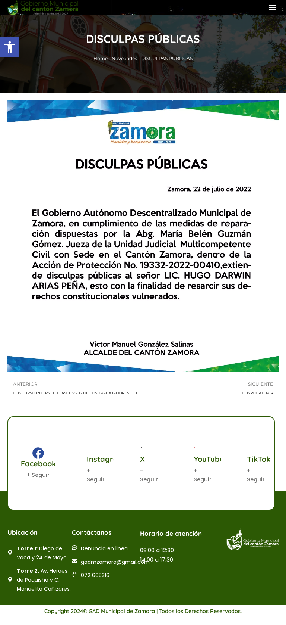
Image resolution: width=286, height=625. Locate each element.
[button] (9, 47)
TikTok (258, 459)
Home (100, 58)
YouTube (209, 459)
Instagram (106, 459)
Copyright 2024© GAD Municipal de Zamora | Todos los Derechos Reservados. (143, 611)
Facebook (38, 463)
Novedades (124, 58)
